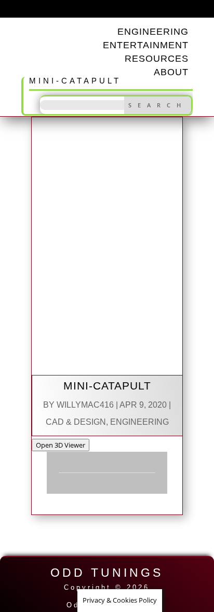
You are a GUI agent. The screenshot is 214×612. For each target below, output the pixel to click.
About (171, 72)
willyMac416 (85, 404)
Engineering (139, 422)
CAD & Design (76, 422)
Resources (157, 58)
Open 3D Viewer (60, 445)
